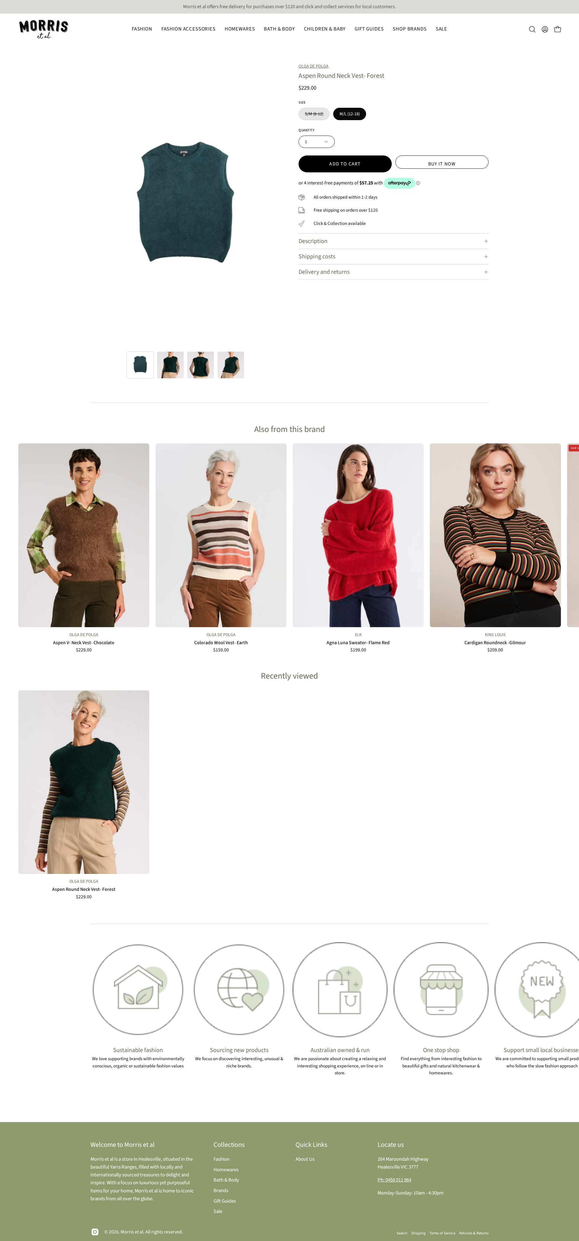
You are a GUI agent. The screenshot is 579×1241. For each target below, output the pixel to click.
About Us (305, 1159)
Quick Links (311, 1144)
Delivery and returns (324, 272)
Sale (218, 1211)
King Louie (495, 635)
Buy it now (442, 164)
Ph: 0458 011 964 (394, 1180)
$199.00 (358, 650)
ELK (358, 635)
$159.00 (221, 650)
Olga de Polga (313, 66)
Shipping (418, 1233)
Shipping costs (317, 256)
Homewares (226, 1169)
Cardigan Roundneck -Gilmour (495, 643)
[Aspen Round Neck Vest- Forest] (140, 365)
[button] (142, 29)
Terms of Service (442, 1233)
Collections (229, 1144)
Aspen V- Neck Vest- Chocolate (83, 643)
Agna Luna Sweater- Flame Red (358, 643)
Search (402, 1233)
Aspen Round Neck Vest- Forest (83, 889)
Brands (221, 1190)
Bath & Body (226, 1180)
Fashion (221, 1159)
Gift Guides (225, 1200)
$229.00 (84, 650)
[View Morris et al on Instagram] (95, 1231)
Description (313, 241)
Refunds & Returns (474, 1233)
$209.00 (495, 650)
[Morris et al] (43, 29)
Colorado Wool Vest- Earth (221, 643)
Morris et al (132, 1232)
